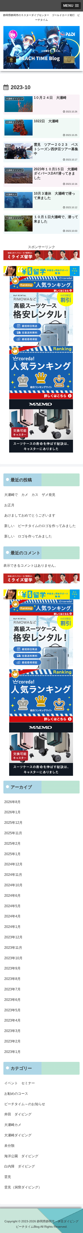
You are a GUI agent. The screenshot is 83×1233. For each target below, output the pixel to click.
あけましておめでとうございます (29, 515)
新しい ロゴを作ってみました (28, 536)
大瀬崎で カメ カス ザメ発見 (29, 494)
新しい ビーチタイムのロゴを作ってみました (40, 526)
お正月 (9, 505)
